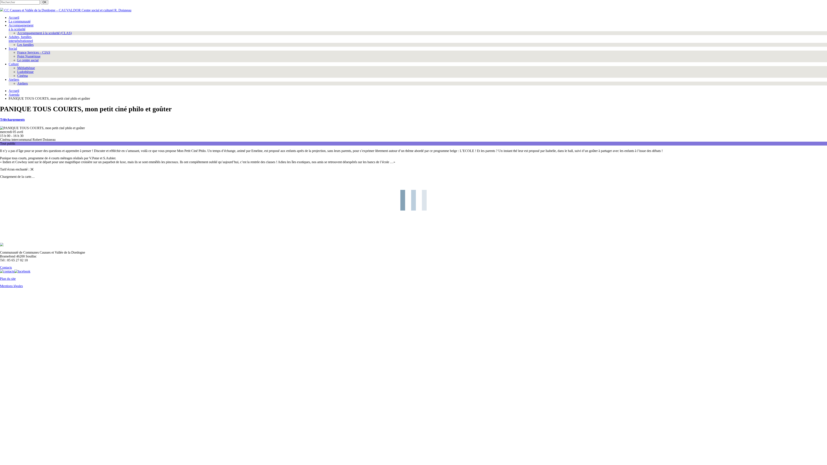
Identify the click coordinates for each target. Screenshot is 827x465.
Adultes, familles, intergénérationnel (21, 39)
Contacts (6, 267)
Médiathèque (26, 68)
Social (13, 48)
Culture (14, 64)
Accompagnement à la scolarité (21, 27)
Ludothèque (25, 72)
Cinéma (22, 76)
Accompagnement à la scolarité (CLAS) (44, 33)
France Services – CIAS (33, 52)
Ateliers (14, 79)
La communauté (20, 21)
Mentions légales (11, 286)
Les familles (25, 44)
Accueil (14, 17)
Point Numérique (28, 56)
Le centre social (28, 60)
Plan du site (8, 279)
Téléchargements (12, 119)
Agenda (14, 94)
